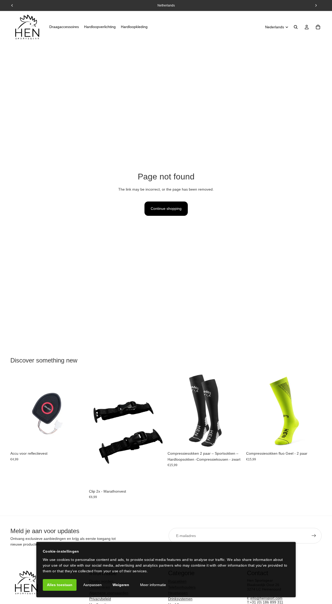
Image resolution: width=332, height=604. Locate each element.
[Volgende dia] (235, 411)
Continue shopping (166, 208)
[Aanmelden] (313, 535)
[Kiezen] (235, 440)
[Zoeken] (295, 27)
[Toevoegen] (77, 440)
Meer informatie (153, 585)
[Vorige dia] (175, 411)
